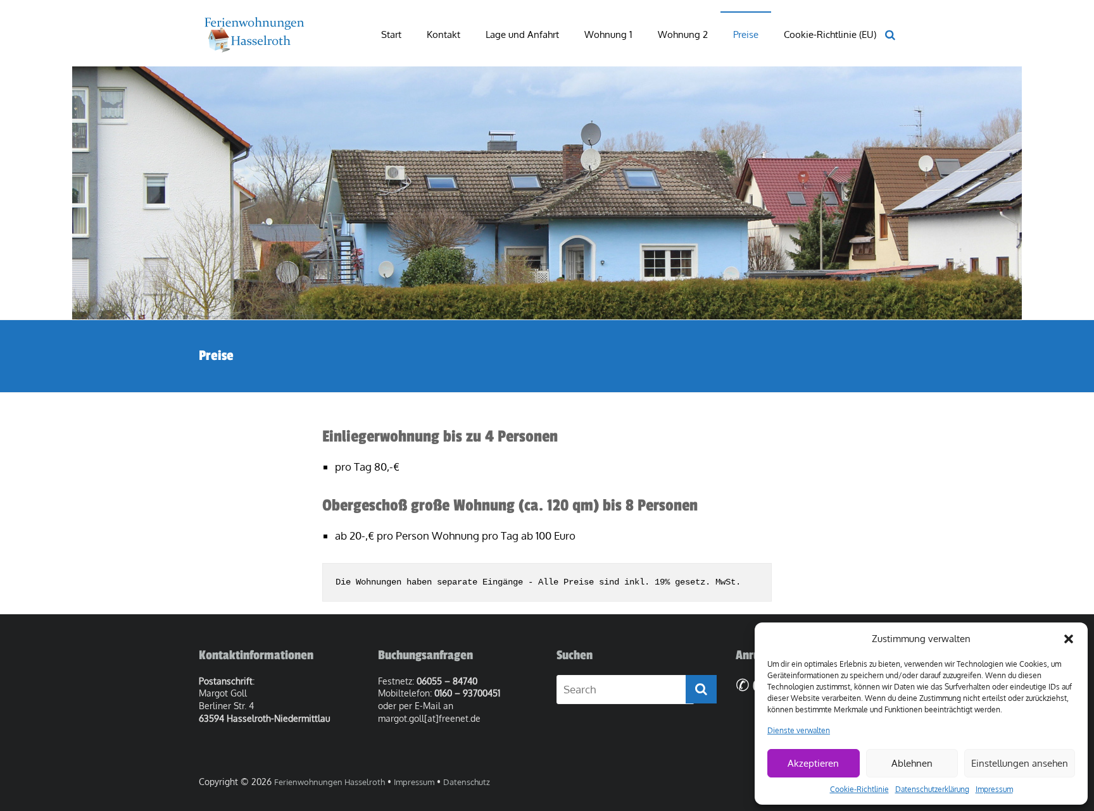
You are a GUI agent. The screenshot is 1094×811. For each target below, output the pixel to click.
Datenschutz (466, 782)
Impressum (994, 789)
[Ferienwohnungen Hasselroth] (253, 23)
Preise (745, 34)
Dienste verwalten (798, 730)
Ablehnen (912, 763)
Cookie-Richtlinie (859, 789)
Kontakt (443, 34)
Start (391, 34)
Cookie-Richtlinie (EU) (830, 34)
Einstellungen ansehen (1019, 763)
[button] (1068, 639)
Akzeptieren (813, 763)
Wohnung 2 (683, 34)
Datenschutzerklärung (932, 789)
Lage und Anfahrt (522, 34)
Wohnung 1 (608, 34)
